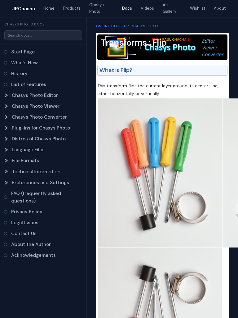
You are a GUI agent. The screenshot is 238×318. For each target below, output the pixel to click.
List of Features (28, 84)
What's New (24, 63)
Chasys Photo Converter (39, 117)
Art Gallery (169, 8)
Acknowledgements (33, 255)
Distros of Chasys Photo (39, 139)
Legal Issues (24, 223)
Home (49, 8)
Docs (127, 8)
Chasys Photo (96, 8)
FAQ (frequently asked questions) (36, 197)
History (19, 73)
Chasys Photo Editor (35, 95)
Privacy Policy (26, 212)
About (220, 8)
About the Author (31, 244)
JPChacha (23, 9)
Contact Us (24, 233)
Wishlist (197, 8)
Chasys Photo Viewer (36, 106)
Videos (147, 8)
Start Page (23, 52)
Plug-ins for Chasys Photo (41, 128)
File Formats (25, 160)
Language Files (28, 150)
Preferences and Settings (40, 182)
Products (72, 8)
